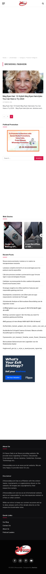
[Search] (43, 3)
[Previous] (4, 235)
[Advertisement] (23, 32)
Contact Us (7, 525)
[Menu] (3, 3)
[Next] (41, 235)
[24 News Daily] (23, 3)
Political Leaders (8, 532)
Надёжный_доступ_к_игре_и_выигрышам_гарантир (22, 348)
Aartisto (34, 567)
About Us (6, 529)
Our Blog (6, 522)
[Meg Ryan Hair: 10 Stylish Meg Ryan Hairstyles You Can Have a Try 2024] (23, 81)
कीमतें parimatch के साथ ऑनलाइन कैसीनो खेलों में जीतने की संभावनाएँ (21, 321)
